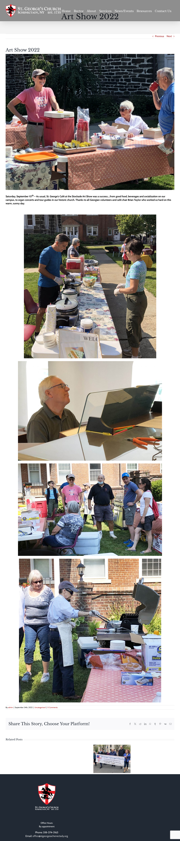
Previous (159, 36)
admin (10, 707)
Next (169, 36)
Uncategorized (40, 707)
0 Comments (52, 707)
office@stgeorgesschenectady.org (50, 836)
